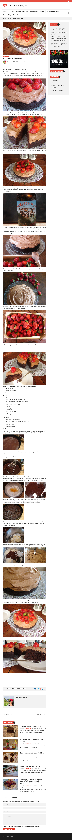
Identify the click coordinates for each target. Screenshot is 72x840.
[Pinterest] (44, 689)
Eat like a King (7, 15)
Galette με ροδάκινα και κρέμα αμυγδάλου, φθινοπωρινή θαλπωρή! (31, 781)
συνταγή (18, 688)
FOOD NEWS (53, 83)
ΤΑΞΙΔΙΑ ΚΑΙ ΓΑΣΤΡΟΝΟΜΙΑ (57, 90)
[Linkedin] (42, 689)
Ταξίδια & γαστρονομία (53, 11)
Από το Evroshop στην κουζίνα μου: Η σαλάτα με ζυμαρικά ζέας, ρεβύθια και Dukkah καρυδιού (59, 45)
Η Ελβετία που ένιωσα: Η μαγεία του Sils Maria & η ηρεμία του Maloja (59, 29)
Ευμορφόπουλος (6, 229)
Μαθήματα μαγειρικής (22, 11)
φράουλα (24, 688)
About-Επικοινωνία (18, 15)
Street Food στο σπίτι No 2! (30, 766)
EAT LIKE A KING (54, 80)
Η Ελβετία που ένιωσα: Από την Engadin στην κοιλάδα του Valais (58, 37)
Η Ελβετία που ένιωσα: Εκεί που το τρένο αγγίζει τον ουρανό (59, 33)
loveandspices (23, 61)
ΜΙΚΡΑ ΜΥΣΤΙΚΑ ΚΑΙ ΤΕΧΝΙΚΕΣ (57, 85)
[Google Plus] (40, 689)
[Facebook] (68, 1)
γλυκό (8, 688)
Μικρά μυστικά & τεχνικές (37, 11)
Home (4, 18)
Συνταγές (11, 11)
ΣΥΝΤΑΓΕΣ (9, 18)
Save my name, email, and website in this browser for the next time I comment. (22, 826)
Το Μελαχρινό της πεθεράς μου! (31, 726)
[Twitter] (37, 689)
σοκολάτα (13, 688)
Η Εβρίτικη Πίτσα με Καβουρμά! (58, 40)
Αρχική (5, 11)
